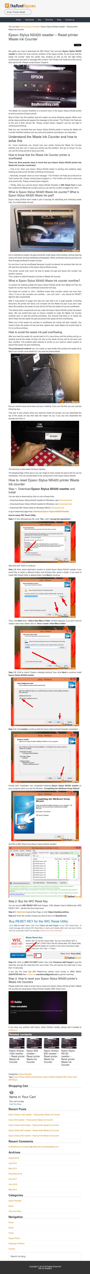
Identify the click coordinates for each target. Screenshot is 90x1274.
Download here (65, 500)
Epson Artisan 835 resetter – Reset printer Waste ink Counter (34, 1125)
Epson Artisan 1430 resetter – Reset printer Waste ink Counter (34, 1114)
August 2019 (14, 1157)
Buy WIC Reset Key (44, 5)
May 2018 (13, 1189)
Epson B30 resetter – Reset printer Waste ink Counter (31, 1119)
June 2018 (13, 1184)
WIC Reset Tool (69, 1077)
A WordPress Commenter (19, 1146)
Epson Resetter (25, 1074)
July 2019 (13, 1163)
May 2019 (13, 1168)
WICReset (13, 1079)
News (11, 1206)
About (11, 1227)
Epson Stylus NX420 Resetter (50, 1077)
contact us (31, 974)
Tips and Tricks (15, 1211)
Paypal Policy (14, 1238)
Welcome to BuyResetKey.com (45, 1146)
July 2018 (13, 1179)
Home (11, 1222)
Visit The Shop (15, 1104)
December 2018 (15, 1173)
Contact (12, 1248)
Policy (11, 1233)
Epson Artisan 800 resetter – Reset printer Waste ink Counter (34, 1135)
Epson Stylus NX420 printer (25, 1077)
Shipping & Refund (16, 1243)
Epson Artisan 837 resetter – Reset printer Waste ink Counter (34, 1130)
